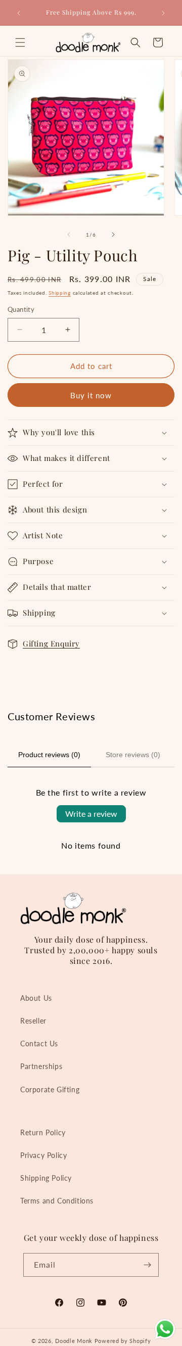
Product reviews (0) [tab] (49, 755)
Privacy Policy (43, 1155)
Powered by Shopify (123, 1340)
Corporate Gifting (49, 1089)
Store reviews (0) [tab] (133, 755)
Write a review (91, 813)
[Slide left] (69, 234)
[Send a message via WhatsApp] (165, 1329)
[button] (20, 42)
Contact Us (39, 1043)
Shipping (60, 293)
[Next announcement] (163, 13)
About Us (36, 998)
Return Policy (43, 1132)
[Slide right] (113, 234)
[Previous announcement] (19, 13)
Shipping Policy (46, 1178)
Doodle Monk (74, 1340)
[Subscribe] (147, 1265)
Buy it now (91, 395)
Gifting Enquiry (51, 643)
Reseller (33, 1020)
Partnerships (41, 1066)
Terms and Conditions (57, 1200)
